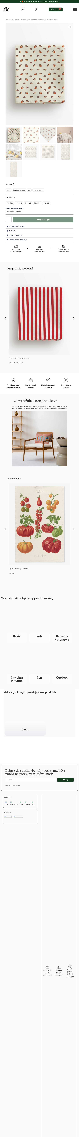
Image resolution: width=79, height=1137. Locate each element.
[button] (70, 27)
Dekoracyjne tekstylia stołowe (28, 19)
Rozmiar (9, 197)
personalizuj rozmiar (14, 211)
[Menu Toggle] (75, 9)
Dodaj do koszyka (43, 220)
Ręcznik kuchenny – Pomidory (19, 568)
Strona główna (9, 19)
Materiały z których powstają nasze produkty (27, 598)
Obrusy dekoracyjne (43, 19)
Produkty (17, 19)
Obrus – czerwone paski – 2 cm (19, 358)
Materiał (9, 184)
